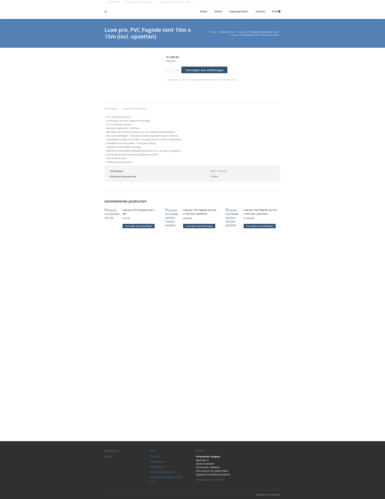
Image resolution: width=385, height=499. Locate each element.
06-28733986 (113, 1)
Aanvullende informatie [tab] (134, 108)
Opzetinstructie (157, 461)
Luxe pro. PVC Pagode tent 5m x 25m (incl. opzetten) (260, 211)
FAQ (152, 482)
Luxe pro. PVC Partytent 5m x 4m (138, 211)
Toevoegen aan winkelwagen (204, 70)
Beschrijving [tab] (111, 108)
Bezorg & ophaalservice (162, 471)
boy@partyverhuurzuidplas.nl (140, 1)
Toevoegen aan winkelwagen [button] (138, 226)
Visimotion (275, 494)
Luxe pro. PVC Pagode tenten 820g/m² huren (199, 79)
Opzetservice (156, 466)
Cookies (108, 456)
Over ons (154, 456)
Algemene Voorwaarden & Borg (165, 477)
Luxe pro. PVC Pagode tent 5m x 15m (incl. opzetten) (199, 211)
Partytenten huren (228, 79)
